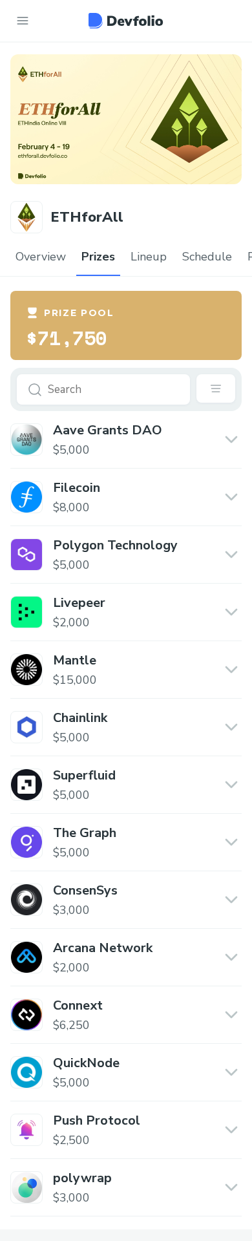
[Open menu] (22, 20)
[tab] (40, 257)
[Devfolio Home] (126, 20)
